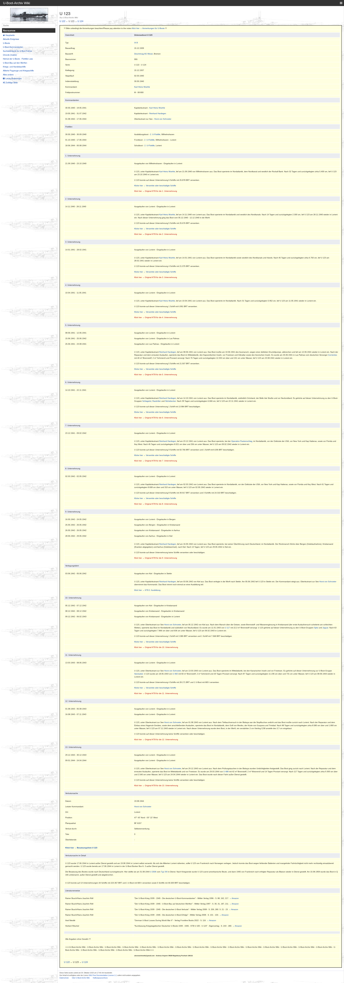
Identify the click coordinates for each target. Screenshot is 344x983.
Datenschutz (64, 978)
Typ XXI (164, 872)
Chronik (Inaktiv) (10, 55)
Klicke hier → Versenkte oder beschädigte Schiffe (155, 186)
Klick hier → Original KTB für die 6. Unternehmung (155, 418)
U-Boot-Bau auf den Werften (15, 62)
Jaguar (325, 628)
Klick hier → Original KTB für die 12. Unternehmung (156, 739)
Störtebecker (170, 401)
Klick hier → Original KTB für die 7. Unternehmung (155, 461)
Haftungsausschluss (100, 978)
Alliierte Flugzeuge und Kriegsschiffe (18, 70)
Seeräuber (138, 674)
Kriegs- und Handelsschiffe (14, 66)
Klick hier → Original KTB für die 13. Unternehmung (156, 785)
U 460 (175, 674)
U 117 (227, 628)
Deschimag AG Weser (143, 54)
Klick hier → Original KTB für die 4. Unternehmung (155, 317)
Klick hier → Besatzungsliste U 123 (81, 848)
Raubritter (156, 401)
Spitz (316, 628)
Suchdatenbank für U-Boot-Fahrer (17, 51)
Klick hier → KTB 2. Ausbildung (147, 590)
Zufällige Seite (12, 82)
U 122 (62, 21)
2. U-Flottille (155, 134)
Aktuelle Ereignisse (11, 39)
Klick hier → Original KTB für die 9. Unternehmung (155, 558)
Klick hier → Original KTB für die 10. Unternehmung (156, 647)
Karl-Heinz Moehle (142, 87)
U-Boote (6, 43)
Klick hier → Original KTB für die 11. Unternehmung (156, 693)
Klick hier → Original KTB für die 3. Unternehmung (155, 277)
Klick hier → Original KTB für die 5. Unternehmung (155, 374)
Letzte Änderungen (14, 78)
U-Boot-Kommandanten (13, 47)
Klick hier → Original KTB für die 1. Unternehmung (155, 191)
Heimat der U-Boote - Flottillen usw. (18, 58)
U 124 (80, 21)
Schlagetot (146, 401)
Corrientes (332, 355)
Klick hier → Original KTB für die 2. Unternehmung (155, 234)
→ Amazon (234, 898)
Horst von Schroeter (162, 119)
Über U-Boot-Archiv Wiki (81, 978)
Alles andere (8, 74)
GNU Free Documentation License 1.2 (103, 975)
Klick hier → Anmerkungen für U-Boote (148, 28)
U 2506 (153, 872)
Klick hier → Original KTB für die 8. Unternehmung (155, 504)
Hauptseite (10, 35)
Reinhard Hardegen (157, 113)
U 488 (226, 771)
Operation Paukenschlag (241, 441)
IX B (136, 43)
